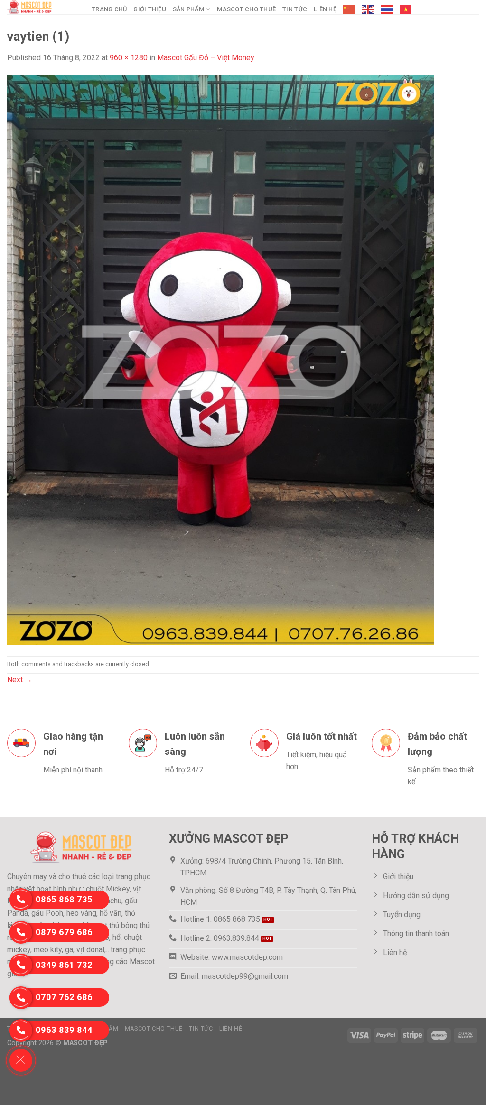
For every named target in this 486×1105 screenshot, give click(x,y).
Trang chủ (109, 9)
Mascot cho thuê (246, 9)
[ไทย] (387, 9)
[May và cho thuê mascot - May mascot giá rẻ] (42, 7)
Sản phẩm (188, 9)
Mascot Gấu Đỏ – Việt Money (205, 57)
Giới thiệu (149, 9)
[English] (368, 9)
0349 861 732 (64, 965)
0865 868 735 (64, 899)
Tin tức (294, 9)
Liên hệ (325, 9)
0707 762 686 (64, 997)
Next (19, 679)
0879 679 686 (64, 932)
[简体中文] (349, 9)
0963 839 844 (64, 1030)
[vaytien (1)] (220, 359)
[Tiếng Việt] (406, 9)
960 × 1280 (129, 57)
